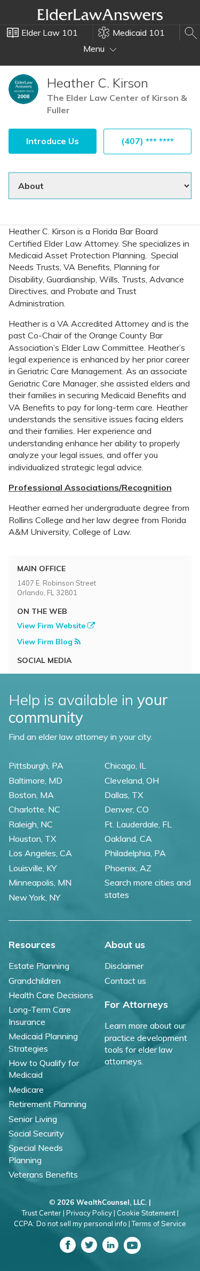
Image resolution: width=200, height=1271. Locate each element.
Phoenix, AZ (128, 868)
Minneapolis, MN (40, 882)
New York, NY (34, 897)
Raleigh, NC (31, 824)
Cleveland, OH (132, 780)
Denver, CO (127, 809)
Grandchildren (35, 980)
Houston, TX (32, 838)
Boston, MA (31, 795)
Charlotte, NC (34, 809)
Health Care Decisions (51, 995)
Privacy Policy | (90, 1213)
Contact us (125, 980)
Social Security (36, 1133)
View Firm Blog (46, 641)
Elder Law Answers (100, 14)
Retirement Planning (47, 1104)
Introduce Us (52, 141)
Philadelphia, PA (135, 853)
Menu (95, 48)
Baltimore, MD (35, 780)
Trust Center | (43, 1213)
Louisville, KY (33, 868)
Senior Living (33, 1119)
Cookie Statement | (148, 1213)
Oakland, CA (128, 838)
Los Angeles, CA (40, 853)
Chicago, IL (125, 765)
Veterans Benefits (43, 1174)
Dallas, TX (124, 795)
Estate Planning (39, 965)
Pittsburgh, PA (36, 765)
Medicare (26, 1089)
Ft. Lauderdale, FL (138, 824)
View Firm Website (52, 625)
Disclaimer (124, 965)
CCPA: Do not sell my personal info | (72, 1223)
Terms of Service (159, 1223)
